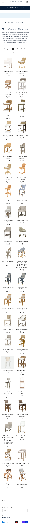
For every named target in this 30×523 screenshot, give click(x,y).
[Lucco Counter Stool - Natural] (7, 148)
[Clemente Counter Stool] (22, 321)
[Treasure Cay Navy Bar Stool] (7, 278)
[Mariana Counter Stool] (7, 321)
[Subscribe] (26, 510)
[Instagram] (5, 517)
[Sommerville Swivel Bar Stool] (7, 252)
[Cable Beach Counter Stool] (22, 454)
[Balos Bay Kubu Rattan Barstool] (7, 406)
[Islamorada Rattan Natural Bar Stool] (7, 169)
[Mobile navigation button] (3, 1)
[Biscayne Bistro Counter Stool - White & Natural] (22, 474)
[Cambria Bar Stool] (7, 233)
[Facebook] (2, 517)
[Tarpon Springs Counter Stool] (22, 340)
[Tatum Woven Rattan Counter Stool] (22, 169)
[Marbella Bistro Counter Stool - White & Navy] (22, 190)
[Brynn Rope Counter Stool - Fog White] (22, 84)
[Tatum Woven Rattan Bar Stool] (7, 190)
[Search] (5, 2)
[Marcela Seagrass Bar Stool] (22, 362)
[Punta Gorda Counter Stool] (22, 105)
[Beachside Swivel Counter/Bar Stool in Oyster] (7, 383)
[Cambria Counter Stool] (22, 211)
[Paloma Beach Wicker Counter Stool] (7, 84)
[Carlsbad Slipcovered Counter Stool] (7, 63)
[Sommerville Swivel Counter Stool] (22, 148)
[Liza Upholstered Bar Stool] (22, 233)
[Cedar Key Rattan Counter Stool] (7, 474)
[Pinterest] (9, 517)
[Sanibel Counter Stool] (7, 340)
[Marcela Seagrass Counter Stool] (7, 105)
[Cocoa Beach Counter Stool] (7, 362)
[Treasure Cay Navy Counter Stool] (22, 278)
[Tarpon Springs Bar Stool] (7, 454)
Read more (15, 45)
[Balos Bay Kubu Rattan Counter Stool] (22, 406)
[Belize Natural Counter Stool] (22, 383)
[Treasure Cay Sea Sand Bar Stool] (22, 299)
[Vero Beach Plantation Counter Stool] (7, 126)
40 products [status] (15, 52)
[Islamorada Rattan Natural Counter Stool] (22, 63)
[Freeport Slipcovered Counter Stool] (7, 211)
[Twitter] (7, 517)
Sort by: (21, 49)
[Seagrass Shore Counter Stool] (22, 427)
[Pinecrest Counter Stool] (22, 126)
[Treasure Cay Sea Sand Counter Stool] (7, 299)
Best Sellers (3, 15)
